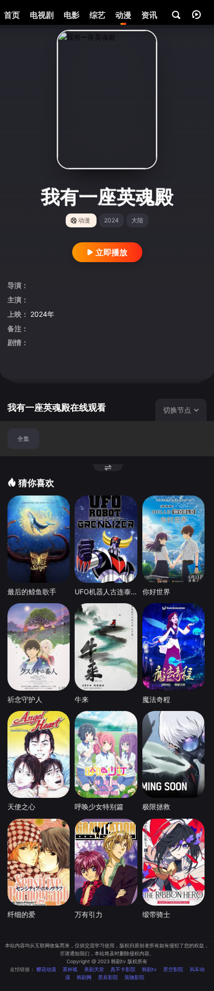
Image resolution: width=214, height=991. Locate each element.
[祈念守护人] (38, 646)
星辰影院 (108, 977)
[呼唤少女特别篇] (106, 754)
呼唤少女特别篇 (99, 806)
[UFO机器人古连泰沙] (106, 539)
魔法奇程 (156, 699)
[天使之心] (38, 754)
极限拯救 (156, 806)
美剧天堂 (94, 969)
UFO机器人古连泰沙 (106, 591)
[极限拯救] (173, 754)
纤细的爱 (21, 914)
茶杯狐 (70, 969)
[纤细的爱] (38, 862)
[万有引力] (106, 862)
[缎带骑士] (173, 862)
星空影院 (173, 969)
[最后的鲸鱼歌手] (38, 539)
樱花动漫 (46, 969)
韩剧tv (149, 969)
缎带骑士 (156, 914)
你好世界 (156, 591)
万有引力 (89, 914)
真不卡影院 (122, 969)
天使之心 (21, 806)
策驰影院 (134, 977)
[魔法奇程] (173, 646)
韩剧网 (84, 977)
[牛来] (106, 646)
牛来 (82, 699)
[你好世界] (173, 539)
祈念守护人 (24, 699)
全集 (23, 438)
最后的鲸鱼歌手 (31, 591)
